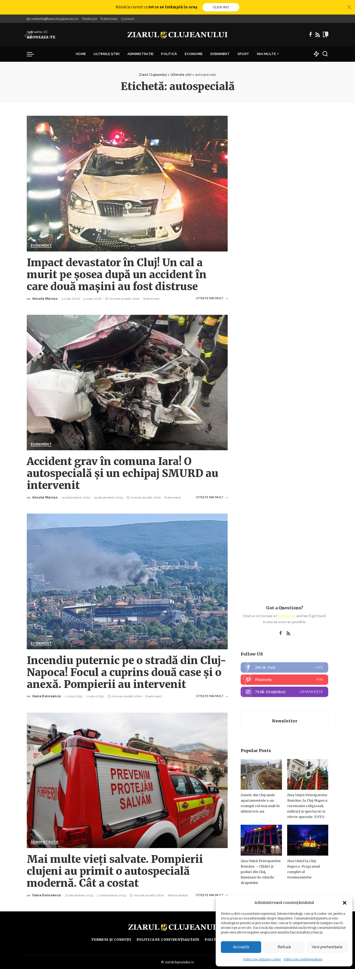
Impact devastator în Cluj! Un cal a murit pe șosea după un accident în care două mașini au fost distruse (117, 274)
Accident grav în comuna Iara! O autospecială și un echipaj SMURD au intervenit (122, 473)
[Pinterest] (284, 679)
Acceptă (241, 947)
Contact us (286, 616)
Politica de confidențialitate (303, 959)
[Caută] (325, 54)
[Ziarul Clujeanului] (177, 34)
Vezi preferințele (327, 947)
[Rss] (317, 34)
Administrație (44, 842)
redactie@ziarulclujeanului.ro (54, 19)
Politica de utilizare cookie (262, 959)
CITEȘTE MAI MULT (209, 298)
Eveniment (41, 245)
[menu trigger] (33, 54)
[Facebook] (310, 34)
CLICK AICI (221, 7)
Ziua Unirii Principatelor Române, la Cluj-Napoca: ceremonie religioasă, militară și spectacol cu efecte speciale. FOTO (307, 806)
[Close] (349, 7)
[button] (344, 902)
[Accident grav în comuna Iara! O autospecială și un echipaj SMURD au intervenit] (127, 382)
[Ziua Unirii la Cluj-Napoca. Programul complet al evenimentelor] (307, 840)
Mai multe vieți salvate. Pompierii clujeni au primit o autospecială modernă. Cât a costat (115, 871)
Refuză (284, 947)
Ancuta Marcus (45, 299)
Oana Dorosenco (46, 696)
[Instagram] (284, 692)
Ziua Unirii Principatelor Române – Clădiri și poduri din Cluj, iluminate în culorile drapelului (261, 872)
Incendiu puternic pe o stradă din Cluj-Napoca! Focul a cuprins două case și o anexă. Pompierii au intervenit (126, 672)
